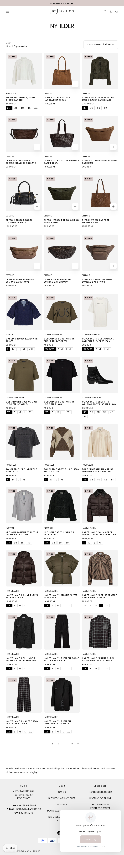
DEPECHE (48, 93)
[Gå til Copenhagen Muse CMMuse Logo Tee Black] (62, 375)
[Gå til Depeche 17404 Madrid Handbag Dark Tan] (62, 71)
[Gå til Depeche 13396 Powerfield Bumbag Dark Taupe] (100, 253)
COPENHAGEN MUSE (53, 334)
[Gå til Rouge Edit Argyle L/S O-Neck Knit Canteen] (62, 442)
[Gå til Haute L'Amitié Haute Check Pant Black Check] (24, 694)
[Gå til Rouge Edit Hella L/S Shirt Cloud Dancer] (24, 71)
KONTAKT (62, 804)
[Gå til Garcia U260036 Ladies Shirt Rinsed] (24, 312)
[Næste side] (78, 743)
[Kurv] (116, 12)
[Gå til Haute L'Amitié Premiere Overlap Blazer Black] (62, 694)
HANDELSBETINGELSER (100, 792)
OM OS (62, 792)
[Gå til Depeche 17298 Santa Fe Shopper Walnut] (100, 193)
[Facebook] (59, 833)
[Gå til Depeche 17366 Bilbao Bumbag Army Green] (62, 193)
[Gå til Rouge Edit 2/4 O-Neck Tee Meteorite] (24, 442)
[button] (8, 11)
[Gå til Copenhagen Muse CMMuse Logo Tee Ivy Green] (24, 375)
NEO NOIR (10, 528)
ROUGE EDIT (11, 93)
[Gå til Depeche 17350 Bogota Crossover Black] (24, 193)
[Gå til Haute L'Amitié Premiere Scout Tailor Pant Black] (62, 631)
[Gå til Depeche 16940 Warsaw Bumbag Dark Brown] (62, 253)
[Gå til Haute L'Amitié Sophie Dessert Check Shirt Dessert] (100, 568)
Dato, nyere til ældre (99, 44)
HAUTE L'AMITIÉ (89, 528)
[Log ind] (110, 12)
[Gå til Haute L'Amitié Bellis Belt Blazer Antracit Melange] (24, 631)
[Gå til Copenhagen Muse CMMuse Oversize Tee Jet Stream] (100, 312)
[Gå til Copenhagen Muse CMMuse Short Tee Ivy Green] (62, 312)
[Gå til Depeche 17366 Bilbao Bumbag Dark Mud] (100, 134)
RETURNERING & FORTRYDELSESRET (100, 806)
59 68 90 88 (29, 805)
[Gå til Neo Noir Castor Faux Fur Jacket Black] (62, 505)
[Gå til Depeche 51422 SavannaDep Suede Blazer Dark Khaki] (100, 71)
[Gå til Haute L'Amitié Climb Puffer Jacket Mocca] (24, 568)
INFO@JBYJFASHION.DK (28, 809)
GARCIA (9, 334)
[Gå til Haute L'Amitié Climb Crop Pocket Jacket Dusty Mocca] (100, 505)
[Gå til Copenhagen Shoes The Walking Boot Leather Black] (100, 375)
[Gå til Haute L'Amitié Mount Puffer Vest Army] (62, 568)
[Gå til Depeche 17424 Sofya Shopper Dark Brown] (62, 134)
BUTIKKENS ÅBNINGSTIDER (61, 798)
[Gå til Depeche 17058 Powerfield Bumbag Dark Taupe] (24, 253)
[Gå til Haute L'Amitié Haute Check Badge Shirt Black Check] (100, 631)
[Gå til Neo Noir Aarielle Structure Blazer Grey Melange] (24, 505)
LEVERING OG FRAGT (100, 798)
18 (72, 743)
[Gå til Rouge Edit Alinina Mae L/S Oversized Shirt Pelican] (100, 442)
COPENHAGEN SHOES (92, 397)
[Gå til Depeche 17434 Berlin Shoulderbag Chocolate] (24, 134)
